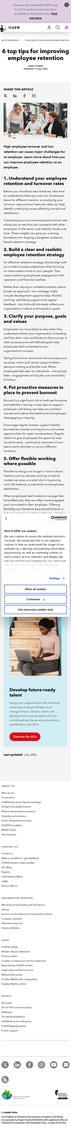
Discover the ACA (25, 736)
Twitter (6, 96)
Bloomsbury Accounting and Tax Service (23, 904)
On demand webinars (13, 1016)
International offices (12, 876)
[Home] (11, 27)
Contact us (7, 853)
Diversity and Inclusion (13, 816)
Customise (33, 599)
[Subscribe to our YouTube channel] (53, 1064)
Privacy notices (9, 956)
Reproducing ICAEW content (17, 965)
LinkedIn (15, 96)
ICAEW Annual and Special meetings (21, 802)
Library (5, 909)
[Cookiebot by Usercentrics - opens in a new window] (51, 518)
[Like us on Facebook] (29, 1064)
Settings (54, 578)
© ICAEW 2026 (9, 1112)
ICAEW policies (9, 947)
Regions (5, 872)
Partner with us (9, 885)
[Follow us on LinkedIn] (17, 1064)
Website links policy (12, 974)
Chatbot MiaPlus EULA (13, 984)
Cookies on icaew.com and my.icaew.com (23, 960)
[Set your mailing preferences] (66, 1064)
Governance (8, 797)
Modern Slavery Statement (15, 951)
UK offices (6, 867)
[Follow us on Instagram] (41, 1064)
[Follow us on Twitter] (5, 1064)
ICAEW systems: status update (17, 862)
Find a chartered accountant (16, 820)
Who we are (7, 793)
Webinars (6, 1012)
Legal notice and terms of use (17, 970)
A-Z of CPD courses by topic (16, 1007)
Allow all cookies (35, 589)
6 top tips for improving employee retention (47, 40)
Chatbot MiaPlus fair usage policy (19, 979)
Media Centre (8, 829)
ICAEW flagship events (13, 1026)
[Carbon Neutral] (17, 1095)
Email (34, 96)
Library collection (10, 928)
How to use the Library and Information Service (26, 914)
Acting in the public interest (16, 806)
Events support (9, 1030)
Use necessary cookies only (35, 609)
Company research (11, 918)
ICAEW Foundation (11, 825)
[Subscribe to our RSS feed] (5, 1079)
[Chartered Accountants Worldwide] (61, 1095)
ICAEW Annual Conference (16, 1021)
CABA (4, 881)
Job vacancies (8, 834)
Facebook (25, 96)
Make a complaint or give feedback (20, 858)
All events (6, 1003)
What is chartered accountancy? (18, 811)
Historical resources (12, 923)
